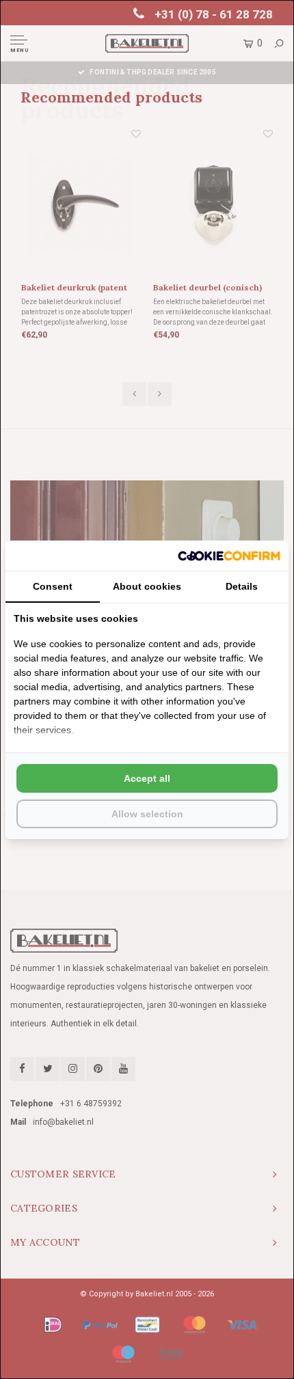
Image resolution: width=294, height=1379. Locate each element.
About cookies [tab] (147, 586)
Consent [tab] (52, 586)
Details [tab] (242, 586)
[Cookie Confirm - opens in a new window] (229, 555)
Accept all (147, 778)
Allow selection (147, 813)
